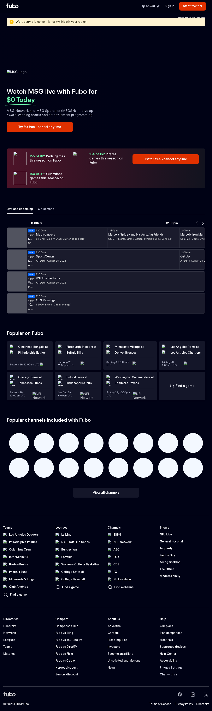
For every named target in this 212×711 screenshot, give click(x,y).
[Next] (202, 223)
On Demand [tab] (46, 209)
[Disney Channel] (16, 238)
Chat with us (168, 674)
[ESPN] (16, 259)
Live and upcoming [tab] (20, 209)
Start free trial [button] (192, 6)
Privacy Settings (171, 667)
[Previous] (196, 223)
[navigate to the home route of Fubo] (12, 6)
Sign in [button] (169, 6)
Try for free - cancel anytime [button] (39, 127)
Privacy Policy (184, 704)
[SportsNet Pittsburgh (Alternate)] (16, 281)
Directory (202, 704)
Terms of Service (160, 704)
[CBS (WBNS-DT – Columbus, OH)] (16, 303)
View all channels (106, 492)
